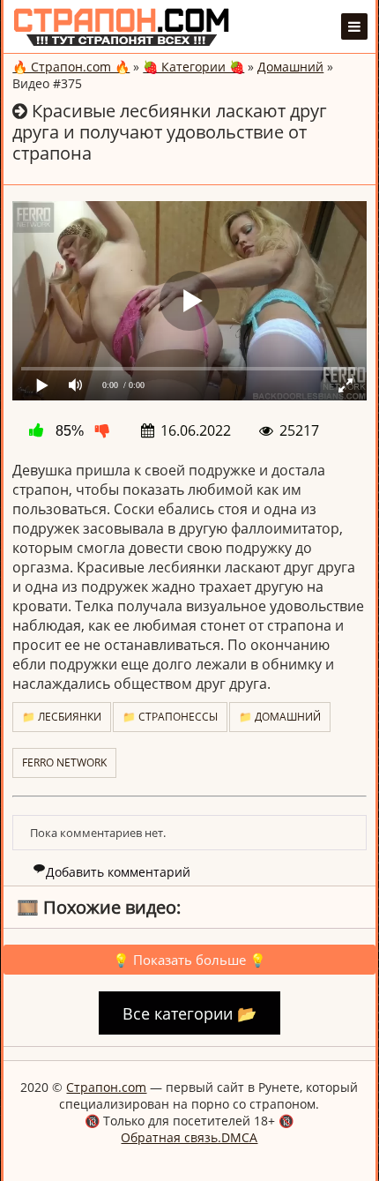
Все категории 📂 (189, 1013)
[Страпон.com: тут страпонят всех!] (121, 26)
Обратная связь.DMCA (189, 1137)
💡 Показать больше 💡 (189, 959)
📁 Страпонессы (170, 716)
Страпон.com (106, 1087)
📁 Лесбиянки (61, 716)
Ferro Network (64, 762)
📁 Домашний (280, 716)
